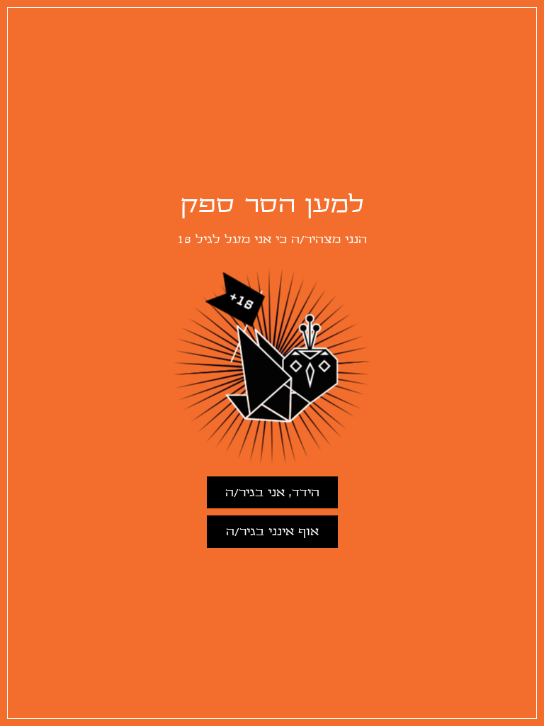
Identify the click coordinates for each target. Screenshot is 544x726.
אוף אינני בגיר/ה (272, 532)
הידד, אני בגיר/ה (272, 493)
